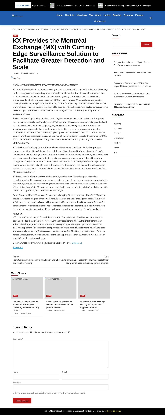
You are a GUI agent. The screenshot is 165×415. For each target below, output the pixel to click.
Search (116, 35)
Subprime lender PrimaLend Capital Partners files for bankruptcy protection (132, 63)
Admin (16, 73)
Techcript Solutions (112, 411)
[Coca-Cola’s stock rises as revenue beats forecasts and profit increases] (60, 288)
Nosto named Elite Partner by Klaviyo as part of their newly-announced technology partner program (84, 260)
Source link (18, 247)
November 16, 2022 (27, 73)
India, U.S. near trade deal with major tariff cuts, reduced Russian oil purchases (131, 95)
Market (107, 15)
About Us (69, 15)
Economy (128, 15)
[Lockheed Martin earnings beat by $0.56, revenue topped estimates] (94, 288)
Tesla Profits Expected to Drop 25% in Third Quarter (132, 74)
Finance (139, 15)
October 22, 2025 (26, 313)
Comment (18, 339)
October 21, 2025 (59, 310)
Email (64, 372)
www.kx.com (40, 238)
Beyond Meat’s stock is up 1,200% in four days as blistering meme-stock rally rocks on (132, 84)
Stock (98, 15)
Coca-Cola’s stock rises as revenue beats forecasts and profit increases (59, 305)
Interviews (81, 15)
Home (59, 15)
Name (15, 372)
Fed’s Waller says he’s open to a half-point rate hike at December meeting (36, 260)
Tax (91, 15)
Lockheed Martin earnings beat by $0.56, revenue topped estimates (92, 305)
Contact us (77, 242)
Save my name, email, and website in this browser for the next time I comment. (50, 393)
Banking (117, 15)
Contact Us (99, 21)
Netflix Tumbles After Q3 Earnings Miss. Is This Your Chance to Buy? (132, 105)
